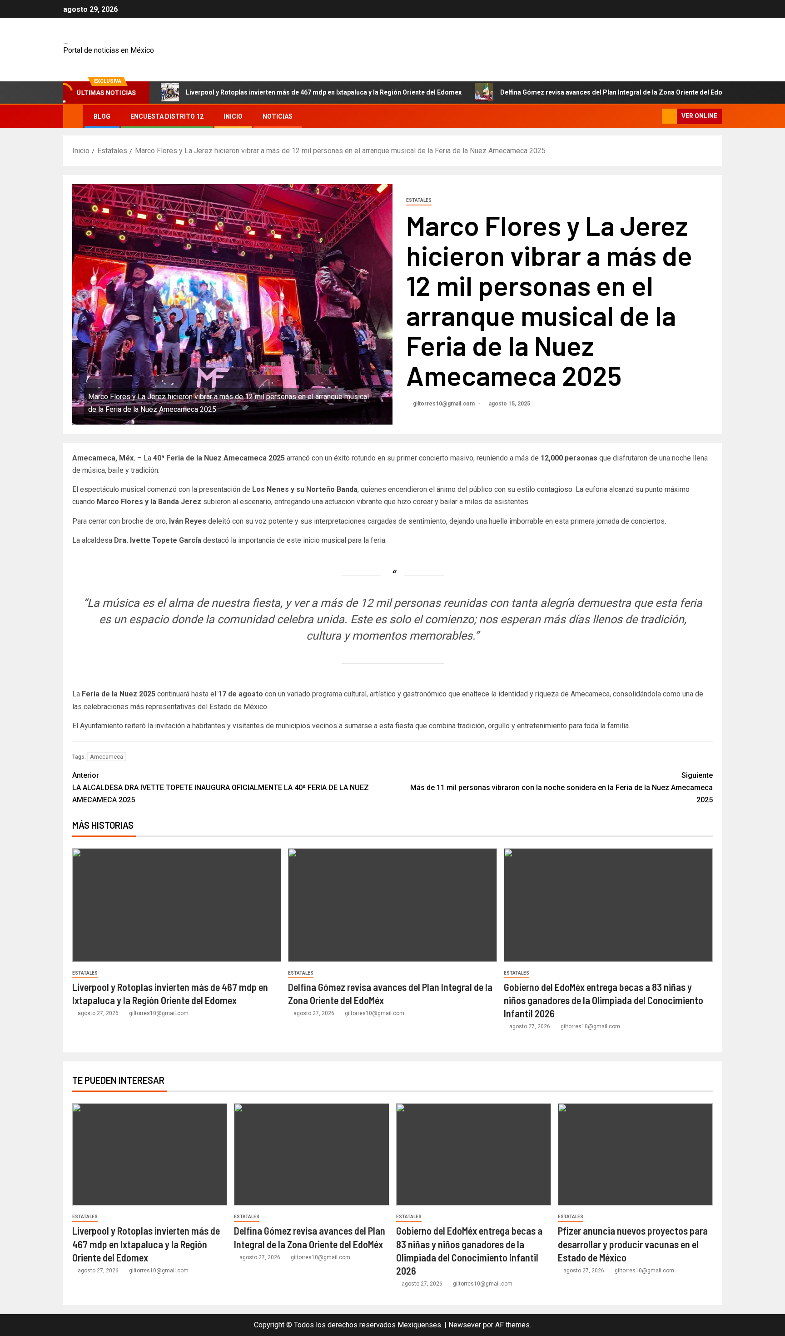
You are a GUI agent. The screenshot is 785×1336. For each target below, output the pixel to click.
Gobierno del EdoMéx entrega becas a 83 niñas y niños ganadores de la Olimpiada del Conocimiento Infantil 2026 (603, 1000)
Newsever (464, 1325)
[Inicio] (73, 116)
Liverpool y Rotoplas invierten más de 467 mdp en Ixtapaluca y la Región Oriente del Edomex (324, 92)
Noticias (278, 116)
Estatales (419, 200)
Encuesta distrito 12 (167, 116)
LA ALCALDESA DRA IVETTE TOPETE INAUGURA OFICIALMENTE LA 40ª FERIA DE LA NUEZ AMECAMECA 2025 (220, 787)
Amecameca (106, 756)
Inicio (233, 116)
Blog (102, 116)
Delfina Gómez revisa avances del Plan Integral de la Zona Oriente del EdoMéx (617, 92)
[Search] (654, 116)
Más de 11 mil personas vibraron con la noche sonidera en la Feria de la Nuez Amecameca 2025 (561, 787)
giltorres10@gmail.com (444, 403)
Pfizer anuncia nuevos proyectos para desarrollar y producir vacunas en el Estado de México (633, 1244)
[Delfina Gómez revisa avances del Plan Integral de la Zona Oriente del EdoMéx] (392, 905)
